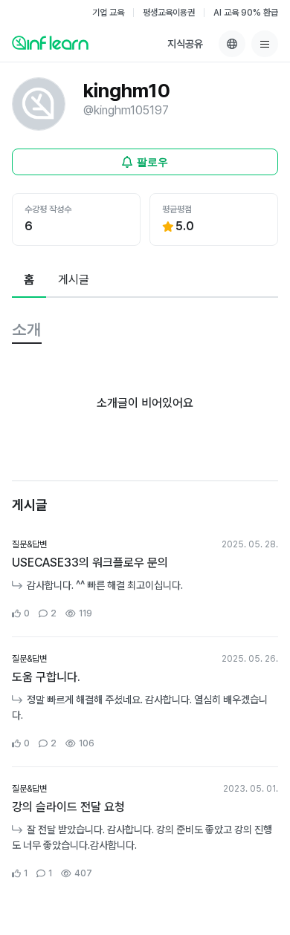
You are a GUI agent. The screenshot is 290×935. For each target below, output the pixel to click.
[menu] (264, 43)
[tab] (29, 281)
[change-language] (232, 43)
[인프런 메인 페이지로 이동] (50, 42)
